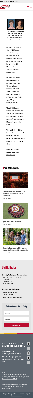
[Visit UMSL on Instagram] (28, 348)
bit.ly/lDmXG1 (15, 130)
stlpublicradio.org (12, 152)
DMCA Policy (20, 377)
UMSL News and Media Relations (12, 297)
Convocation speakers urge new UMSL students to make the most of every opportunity (14, 193)
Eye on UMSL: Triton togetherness (12, 222)
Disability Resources (8, 377)
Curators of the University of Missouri (13, 374)
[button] (31, 6)
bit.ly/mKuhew (11, 138)
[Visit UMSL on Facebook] (28, 343)
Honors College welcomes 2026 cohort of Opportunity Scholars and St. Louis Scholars (15, 249)
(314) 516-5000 (17, 357)
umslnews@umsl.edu (10, 292)
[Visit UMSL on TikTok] (28, 353)
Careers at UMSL (12, 379)
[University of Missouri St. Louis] (13, 346)
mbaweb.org (10, 155)
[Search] (28, 6)
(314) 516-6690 (8, 294)
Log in (5, 394)
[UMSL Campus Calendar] (28, 362)
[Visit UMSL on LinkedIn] (28, 358)
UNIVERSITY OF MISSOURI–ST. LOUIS (9, 1)
